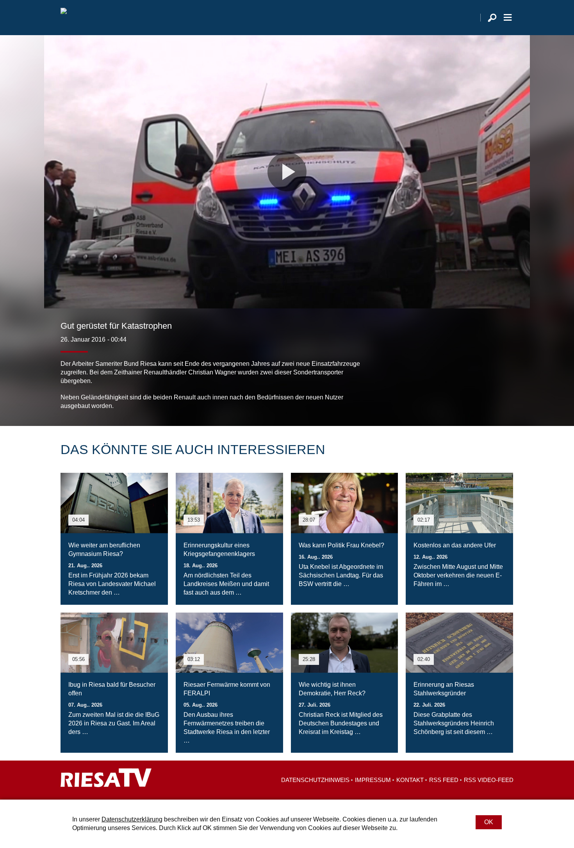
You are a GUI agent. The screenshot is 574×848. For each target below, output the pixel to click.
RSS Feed (443, 780)
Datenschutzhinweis (315, 780)
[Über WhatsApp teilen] (490, 395)
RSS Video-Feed (488, 780)
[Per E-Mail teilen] (505, 395)
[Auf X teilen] (473, 395)
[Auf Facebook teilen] (457, 395)
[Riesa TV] (64, 17)
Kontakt (410, 780)
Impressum (373, 780)
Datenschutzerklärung (132, 819)
